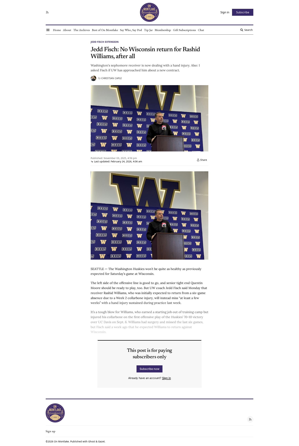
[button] (50, 431)
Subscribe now (149, 369)
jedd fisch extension (105, 41)
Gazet (101, 441)
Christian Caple (111, 78)
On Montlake (61, 441)
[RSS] (47, 12)
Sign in (166, 378)
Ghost (91, 441)
